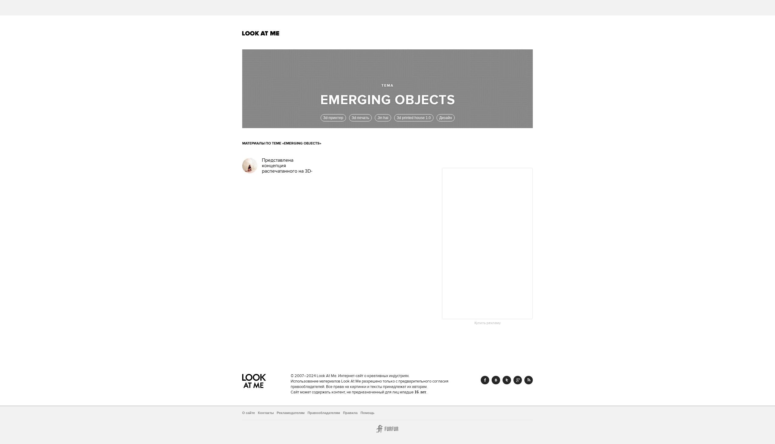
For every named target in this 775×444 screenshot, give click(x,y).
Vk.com (496, 380)
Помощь (367, 413)
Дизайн (445, 118)
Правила (350, 413)
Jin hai (383, 118)
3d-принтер (333, 118)
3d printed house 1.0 (414, 118)
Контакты (266, 413)
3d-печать (360, 118)
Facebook (485, 380)
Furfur (387, 429)
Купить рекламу (487, 323)
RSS (528, 380)
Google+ (517, 380)
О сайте (248, 413)
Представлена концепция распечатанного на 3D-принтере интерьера (287, 168)
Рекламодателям (291, 413)
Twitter (507, 380)
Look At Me (260, 33)
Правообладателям (324, 413)
